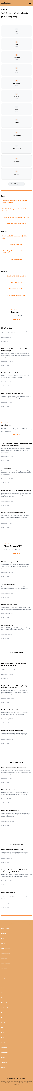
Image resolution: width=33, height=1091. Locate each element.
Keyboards (4, 988)
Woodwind (4, 1003)
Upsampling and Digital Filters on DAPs (16, 217)
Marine (3, 943)
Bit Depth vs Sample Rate (9, 790)
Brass (2, 993)
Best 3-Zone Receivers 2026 (9, 373)
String (2, 998)
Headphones (4, 1017)
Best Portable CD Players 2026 (16, 276)
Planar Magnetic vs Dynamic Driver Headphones (13, 252)
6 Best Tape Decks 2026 (16, 289)
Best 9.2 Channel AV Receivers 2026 (12, 393)
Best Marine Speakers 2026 (9, 892)
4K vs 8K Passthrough (8, 584)
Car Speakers (4, 978)
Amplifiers (4, 1047)
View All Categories (15, 183)
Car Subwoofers (5, 973)
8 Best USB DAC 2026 (16, 282)
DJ (2, 1027)
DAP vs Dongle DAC (16, 244)
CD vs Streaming (16, 259)
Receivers (3, 933)
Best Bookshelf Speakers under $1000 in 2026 (14, 237)
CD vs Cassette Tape (7, 625)
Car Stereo (4, 968)
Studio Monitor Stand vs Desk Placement (13, 768)
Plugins (3, 1037)
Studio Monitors (5, 948)
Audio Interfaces (5, 963)
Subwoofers (4, 958)
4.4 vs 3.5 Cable (6, 468)
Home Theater (5, 928)
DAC (2, 938)
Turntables (4, 1062)
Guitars (3, 1032)
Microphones (4, 1052)
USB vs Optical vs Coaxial (9, 604)
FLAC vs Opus (6, 328)
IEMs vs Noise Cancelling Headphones (13, 512)
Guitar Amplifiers (5, 953)
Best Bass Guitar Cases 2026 (10, 710)
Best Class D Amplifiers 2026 (16, 295)
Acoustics (3, 1042)
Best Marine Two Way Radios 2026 (12, 849)
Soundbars (4, 983)
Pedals (3, 1057)
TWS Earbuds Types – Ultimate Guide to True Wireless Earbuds (15, 210)
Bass (2, 1012)
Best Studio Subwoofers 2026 (10, 810)
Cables (3, 1067)
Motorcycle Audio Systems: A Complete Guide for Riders (14, 201)
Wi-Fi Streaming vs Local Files (16, 223)
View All (15, 319)
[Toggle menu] (30, 3)
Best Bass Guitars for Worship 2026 (12, 730)
